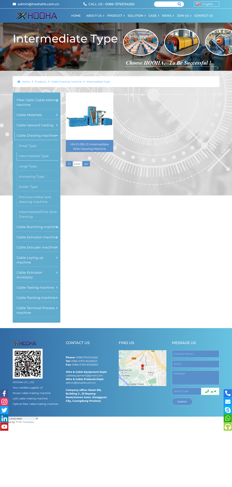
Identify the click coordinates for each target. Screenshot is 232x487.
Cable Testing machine (35, 288)
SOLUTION (135, 15)
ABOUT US (94, 15)
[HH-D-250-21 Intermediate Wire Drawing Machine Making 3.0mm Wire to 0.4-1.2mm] (89, 116)
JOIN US (183, 15)
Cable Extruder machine (36, 247)
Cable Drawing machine (66, 81)
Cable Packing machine (36, 298)
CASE (153, 15)
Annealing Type (31, 177)
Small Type (28, 146)
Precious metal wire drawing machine (35, 199)
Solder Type (28, 187)
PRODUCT (114, 15)
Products (41, 81)
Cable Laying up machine (29, 260)
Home (26, 81)
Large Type (28, 166)
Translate (28, 422)
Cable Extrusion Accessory (29, 275)
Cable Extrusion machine (37, 237)
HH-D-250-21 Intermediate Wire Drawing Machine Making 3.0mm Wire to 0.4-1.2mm (89, 151)
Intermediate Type (34, 156)
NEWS (166, 15)
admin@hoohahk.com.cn (38, 4)
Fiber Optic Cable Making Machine (37, 102)
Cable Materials (29, 115)
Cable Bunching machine (37, 227)
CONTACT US (203, 15)
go (86, 163)
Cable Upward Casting (34, 125)
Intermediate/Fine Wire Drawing (38, 214)
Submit (182, 401)
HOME (76, 15)
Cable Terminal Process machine (35, 310)
